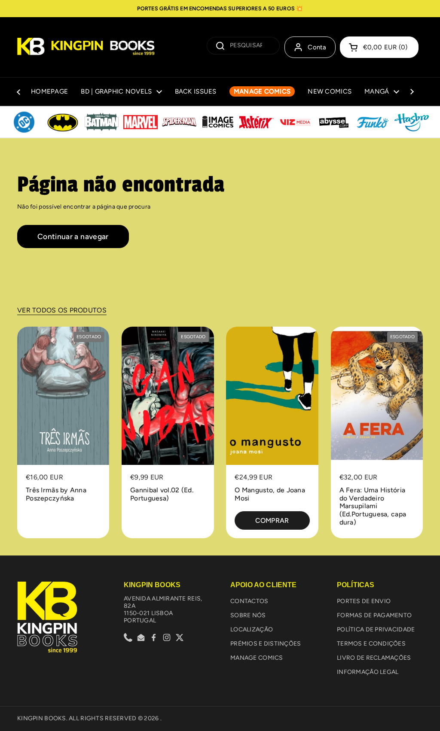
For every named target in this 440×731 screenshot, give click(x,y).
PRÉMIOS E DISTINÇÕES (265, 643)
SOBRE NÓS (248, 615)
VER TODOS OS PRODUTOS (62, 310)
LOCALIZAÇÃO (251, 629)
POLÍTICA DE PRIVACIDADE (376, 629)
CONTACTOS (249, 601)
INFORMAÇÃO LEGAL (367, 672)
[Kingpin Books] (86, 47)
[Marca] (24, 122)
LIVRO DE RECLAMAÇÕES (374, 657)
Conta (317, 47)
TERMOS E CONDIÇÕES (371, 643)
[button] (379, 47)
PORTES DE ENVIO (364, 601)
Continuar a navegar (73, 236)
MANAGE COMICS (256, 657)
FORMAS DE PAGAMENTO (374, 615)
